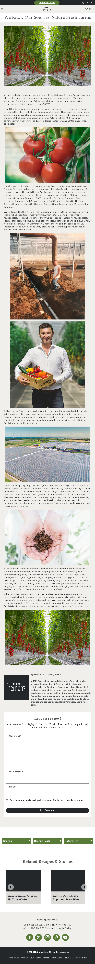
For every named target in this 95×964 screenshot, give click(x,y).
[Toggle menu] (2, 9)
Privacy (24, 958)
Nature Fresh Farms (65, 109)
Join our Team (47, 2)
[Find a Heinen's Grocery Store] (83, 2)
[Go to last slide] (11, 887)
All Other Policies (79, 958)
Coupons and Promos (39, 958)
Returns (67, 958)
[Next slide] (84, 887)
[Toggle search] (92, 2)
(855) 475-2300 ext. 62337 (42, 924)
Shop (91, 9)
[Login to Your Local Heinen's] (88, 2)
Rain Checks (56, 958)
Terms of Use (13, 958)
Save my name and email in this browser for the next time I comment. (46, 800)
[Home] (44, 9)
